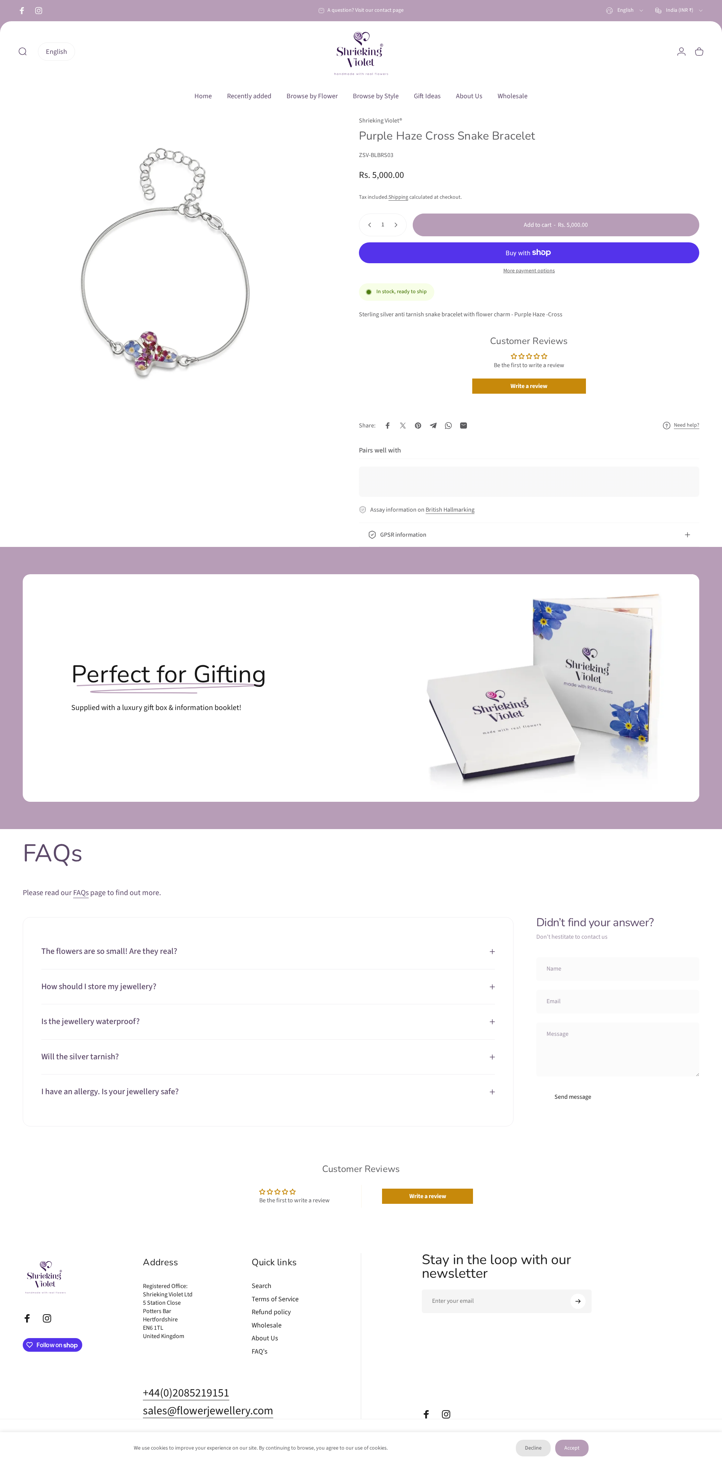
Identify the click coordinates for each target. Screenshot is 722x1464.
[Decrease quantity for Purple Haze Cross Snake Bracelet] (368, 225)
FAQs (81, 893)
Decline (533, 1448)
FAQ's (260, 1351)
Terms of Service (275, 1299)
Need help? (686, 425)
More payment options (529, 271)
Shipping (398, 197)
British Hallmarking (450, 510)
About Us (265, 1338)
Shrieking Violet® (380, 120)
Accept (571, 1448)
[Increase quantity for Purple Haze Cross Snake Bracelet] (397, 225)
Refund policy (271, 1312)
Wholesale (267, 1325)
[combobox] (625, 10)
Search (261, 1286)
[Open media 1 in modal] (174, 267)
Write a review (529, 386)
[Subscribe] (578, 1301)
